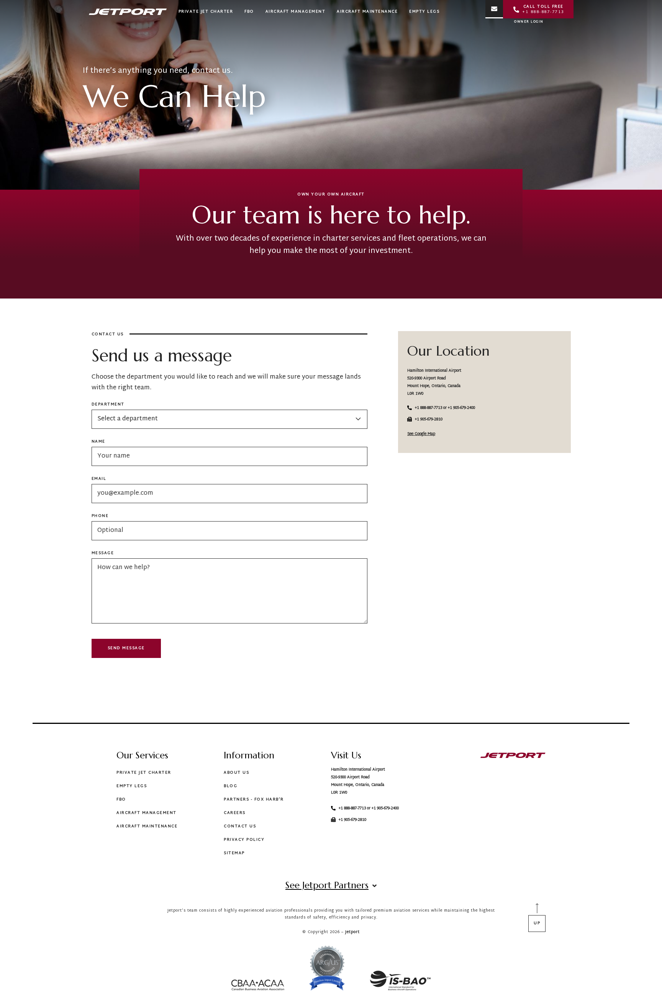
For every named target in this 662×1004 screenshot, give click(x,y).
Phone (100, 516)
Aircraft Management (146, 813)
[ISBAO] (400, 982)
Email (99, 479)
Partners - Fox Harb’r (254, 799)
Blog (230, 786)
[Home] (513, 756)
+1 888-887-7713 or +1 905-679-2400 (445, 408)
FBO (121, 799)
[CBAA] (257, 986)
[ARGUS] (327, 970)
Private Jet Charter (143, 772)
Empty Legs (131, 786)
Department (108, 405)
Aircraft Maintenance (146, 826)
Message (103, 553)
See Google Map (421, 434)
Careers (235, 813)
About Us (236, 772)
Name (98, 442)
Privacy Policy (244, 839)
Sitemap (234, 853)
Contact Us (240, 826)
